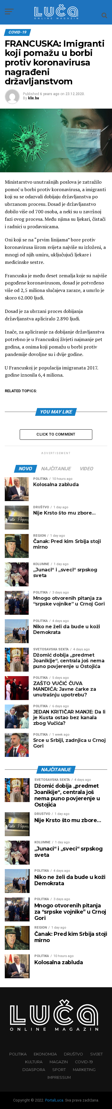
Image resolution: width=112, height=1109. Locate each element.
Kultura (33, 1062)
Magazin (59, 1062)
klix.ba (33, 98)
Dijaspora (33, 1069)
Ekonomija (45, 1054)
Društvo (73, 1054)
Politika (18, 1054)
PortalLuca (54, 1100)
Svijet (96, 1054)
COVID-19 (84, 1062)
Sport (59, 1069)
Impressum (59, 1077)
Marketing (84, 1069)
